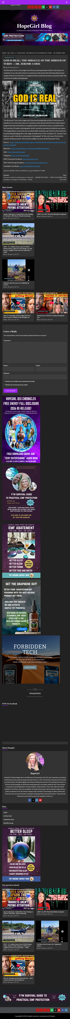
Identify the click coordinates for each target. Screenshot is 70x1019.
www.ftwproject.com (30, 159)
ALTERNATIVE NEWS (9, 57)
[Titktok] (46, 7)
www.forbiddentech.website (30, 166)
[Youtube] (50, 7)
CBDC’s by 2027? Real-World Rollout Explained (51, 214)
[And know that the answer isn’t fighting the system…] (18, 270)
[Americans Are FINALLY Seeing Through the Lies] (52, 302)
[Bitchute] (32, 7)
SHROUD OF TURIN (39, 170)
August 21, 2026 (12, 254)
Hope (6, 67)
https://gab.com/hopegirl (16, 152)
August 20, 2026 (46, 319)
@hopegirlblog (35, 693)
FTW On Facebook (9, 704)
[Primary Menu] (3, 2)
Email (38, 365)
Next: (50, 177)
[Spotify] (43, 7)
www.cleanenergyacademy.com (36, 163)
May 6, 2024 (13, 67)
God (20, 170)
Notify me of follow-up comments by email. (20, 381)
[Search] (67, 2)
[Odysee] (36, 7)
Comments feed (9, 819)
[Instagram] (57, 7)
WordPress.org (8, 823)
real (29, 170)
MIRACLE (25, 170)
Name (6, 365)
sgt (32, 170)
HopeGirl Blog (34, 26)
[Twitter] (33, 800)
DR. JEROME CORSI (13, 170)
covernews (42, 1016)
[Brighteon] (39, 7)
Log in (5, 812)
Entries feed (8, 816)
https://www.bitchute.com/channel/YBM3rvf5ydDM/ (30, 148)
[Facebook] (54, 7)
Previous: (18, 177)
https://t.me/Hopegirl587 (20, 155)
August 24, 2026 (12, 218)
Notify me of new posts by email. (16, 385)
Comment (7, 340)
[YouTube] (40, 800)
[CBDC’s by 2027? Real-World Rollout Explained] (52, 201)
